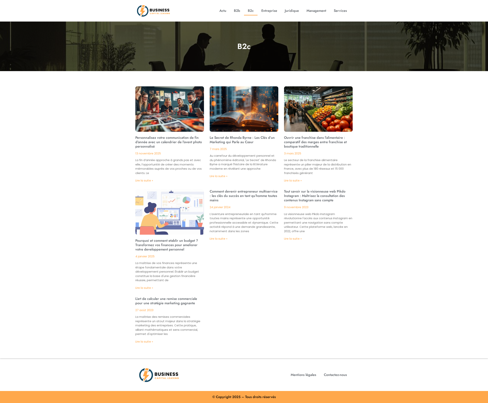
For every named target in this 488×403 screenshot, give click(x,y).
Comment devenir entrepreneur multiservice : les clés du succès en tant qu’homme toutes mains (244, 196)
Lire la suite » (144, 180)
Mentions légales (303, 374)
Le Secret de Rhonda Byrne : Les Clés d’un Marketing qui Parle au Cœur (242, 140)
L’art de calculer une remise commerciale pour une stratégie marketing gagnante (166, 301)
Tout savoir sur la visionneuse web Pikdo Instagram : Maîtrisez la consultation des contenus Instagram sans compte (314, 196)
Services (340, 10)
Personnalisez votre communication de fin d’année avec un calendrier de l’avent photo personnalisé (168, 142)
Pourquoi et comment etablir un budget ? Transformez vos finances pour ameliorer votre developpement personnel (166, 245)
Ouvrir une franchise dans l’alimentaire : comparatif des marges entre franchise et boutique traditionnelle (315, 142)
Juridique (292, 10)
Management (316, 10)
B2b (237, 10)
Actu (222, 10)
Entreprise (269, 10)
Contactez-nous (335, 374)
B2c (251, 10)
